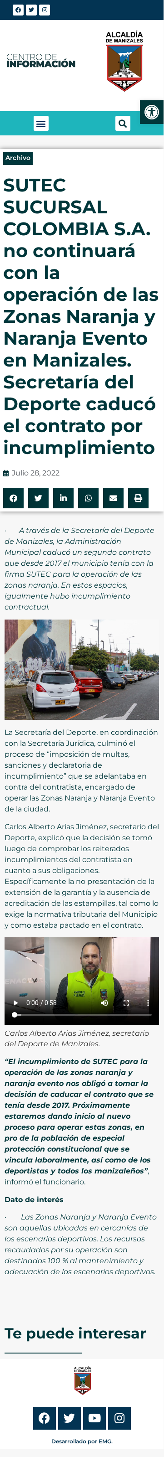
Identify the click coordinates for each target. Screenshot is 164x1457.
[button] (41, 123)
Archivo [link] (17, 158)
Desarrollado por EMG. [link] (82, 1441)
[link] (152, 112)
